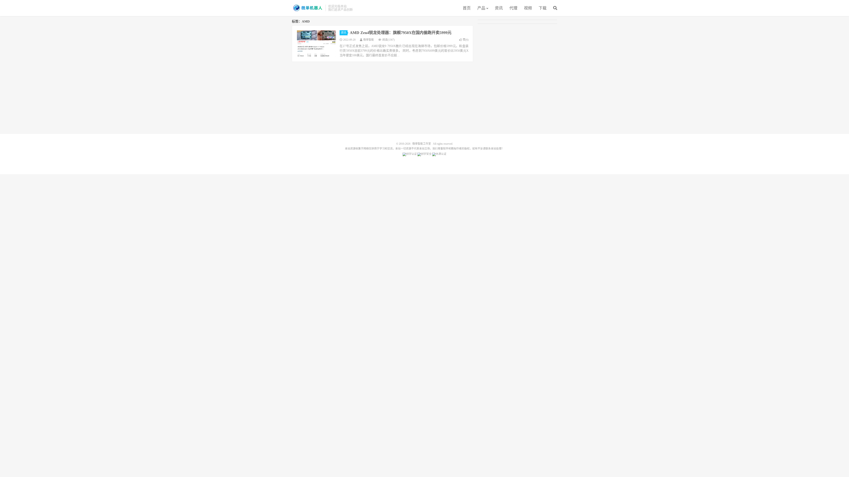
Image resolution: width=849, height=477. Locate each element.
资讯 (499, 8)
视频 (528, 8)
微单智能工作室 (307, 7)
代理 (513, 8)
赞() (465, 39)
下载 (543, 8)
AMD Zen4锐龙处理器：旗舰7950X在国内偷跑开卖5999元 (400, 32)
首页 (467, 8)
